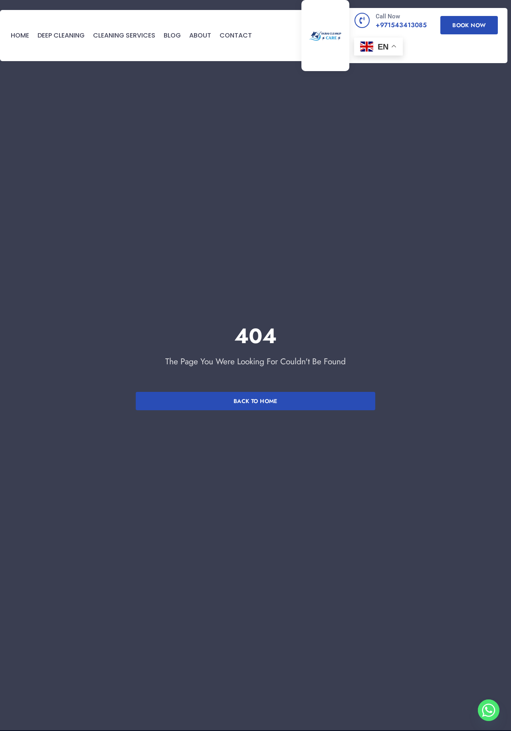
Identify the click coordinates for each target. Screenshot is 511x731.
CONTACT (236, 36)
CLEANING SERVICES (124, 36)
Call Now (388, 16)
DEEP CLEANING (61, 36)
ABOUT (200, 36)
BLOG (172, 36)
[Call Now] (362, 20)
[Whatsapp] (488, 710)
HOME (20, 36)
